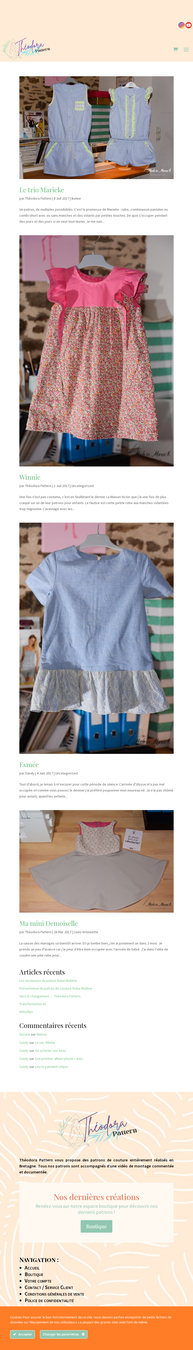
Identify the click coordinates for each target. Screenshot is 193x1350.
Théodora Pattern (38, 198)
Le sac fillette (45, 1042)
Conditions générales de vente (54, 1294)
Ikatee (76, 198)
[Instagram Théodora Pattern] (181, 27)
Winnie (29, 477)
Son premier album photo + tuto (59, 1058)
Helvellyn (26, 1011)
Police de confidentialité (49, 1300)
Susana (24, 1034)
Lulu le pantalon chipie (51, 1066)
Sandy (29, 773)
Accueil (32, 1267)
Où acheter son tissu (50, 1050)
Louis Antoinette (86, 932)
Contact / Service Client (49, 1287)
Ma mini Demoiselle (48, 923)
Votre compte (38, 1281)
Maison (41, 1034)
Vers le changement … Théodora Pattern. (50, 996)
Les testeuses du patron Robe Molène (48, 980)
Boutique (96, 1226)
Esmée (29, 764)
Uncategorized (82, 486)
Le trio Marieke (41, 189)
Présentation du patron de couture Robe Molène (55, 988)
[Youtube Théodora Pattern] (188, 27)
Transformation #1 (32, 1004)
